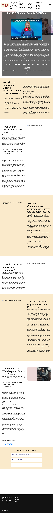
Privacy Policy (17, 499)
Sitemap (16, 497)
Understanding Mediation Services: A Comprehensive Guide (14, 5)
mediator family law (8, 442)
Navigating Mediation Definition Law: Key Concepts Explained (30, 5)
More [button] (45, 5)
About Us (49, 5)
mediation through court (9, 443)
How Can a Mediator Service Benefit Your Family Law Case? (22, 5)
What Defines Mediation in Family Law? (12, 103)
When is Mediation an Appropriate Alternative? (13, 107)
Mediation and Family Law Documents (41, 54)
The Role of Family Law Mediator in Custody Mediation (39, 5)
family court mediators (9, 444)
